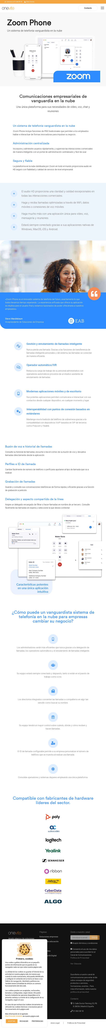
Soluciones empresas (48, 937)
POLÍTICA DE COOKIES (13, 1016)
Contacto (88, 8)
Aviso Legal (55, 1023)
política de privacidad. (79, 992)
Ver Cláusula (75, 964)
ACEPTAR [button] (11, 1021)
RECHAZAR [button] (24, 1021)
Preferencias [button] (37, 1021)
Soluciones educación (49, 941)
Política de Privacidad (79, 958)
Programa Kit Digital (48, 956)
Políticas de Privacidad (76, 1023)
